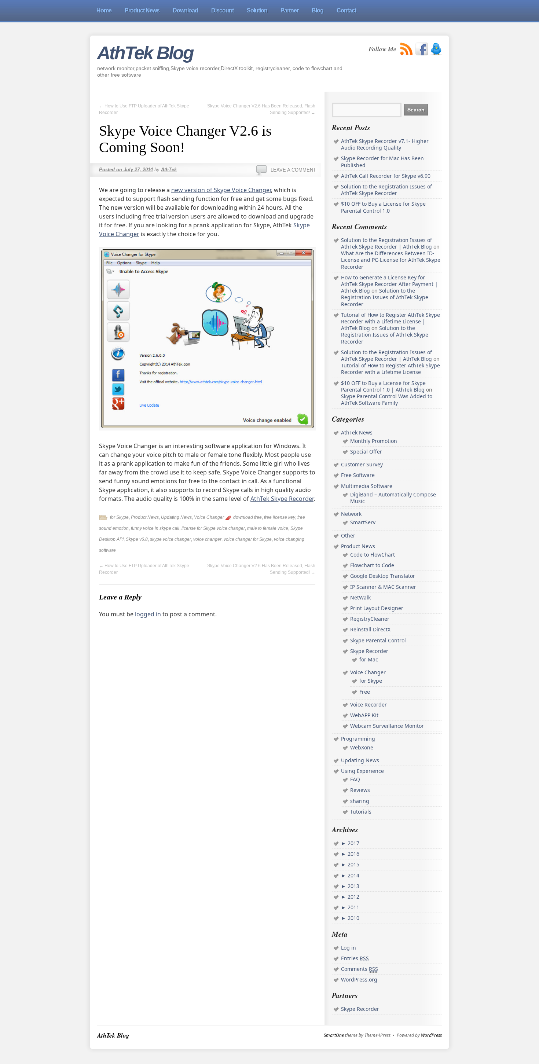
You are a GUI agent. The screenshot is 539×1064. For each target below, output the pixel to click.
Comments (359, 968)
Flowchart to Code (372, 565)
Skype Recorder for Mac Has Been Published (382, 161)
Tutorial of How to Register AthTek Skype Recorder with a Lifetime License (390, 368)
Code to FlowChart (372, 554)
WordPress (431, 1035)
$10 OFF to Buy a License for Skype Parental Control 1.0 (383, 207)
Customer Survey (362, 464)
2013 (352, 886)
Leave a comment (293, 170)
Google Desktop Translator (382, 575)
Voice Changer (209, 517)
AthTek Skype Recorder (282, 499)
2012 (352, 896)
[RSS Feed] (406, 49)
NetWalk (360, 597)
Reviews (360, 789)
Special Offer (366, 451)
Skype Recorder (369, 650)
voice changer (207, 539)
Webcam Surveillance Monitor (387, 725)
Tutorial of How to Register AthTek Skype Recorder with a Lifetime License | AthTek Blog (390, 321)
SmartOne (334, 1035)
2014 (352, 875)
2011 (352, 907)
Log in (348, 947)
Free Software (358, 475)
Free (364, 691)
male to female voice (267, 528)
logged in (148, 614)
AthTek (169, 169)
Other (348, 535)
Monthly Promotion (373, 440)
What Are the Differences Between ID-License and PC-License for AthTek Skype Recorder (390, 260)
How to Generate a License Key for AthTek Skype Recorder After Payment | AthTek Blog (389, 284)
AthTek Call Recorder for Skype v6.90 (385, 175)
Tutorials (360, 811)
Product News (145, 517)
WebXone (361, 747)
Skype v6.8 (137, 539)
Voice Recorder (368, 704)
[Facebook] (421, 49)
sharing (359, 800)
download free (247, 517)
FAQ (355, 779)
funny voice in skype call (155, 528)
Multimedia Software (366, 486)
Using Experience (362, 770)
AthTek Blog (145, 53)
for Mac (368, 659)
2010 (352, 917)
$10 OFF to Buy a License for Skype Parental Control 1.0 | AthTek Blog (383, 386)
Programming (358, 738)
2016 (352, 853)
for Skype (119, 517)
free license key (279, 517)
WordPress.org (359, 979)
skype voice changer (170, 539)
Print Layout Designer (376, 608)
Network (351, 513)
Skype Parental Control (378, 640)
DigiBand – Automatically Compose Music (393, 498)
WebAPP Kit (364, 715)
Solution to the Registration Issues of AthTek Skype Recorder (386, 190)
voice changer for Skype (248, 539)
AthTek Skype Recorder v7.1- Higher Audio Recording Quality (385, 144)
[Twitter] (436, 49)
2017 (352, 843)
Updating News (176, 517)
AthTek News (357, 432)
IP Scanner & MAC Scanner (383, 586)
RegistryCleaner (369, 618)
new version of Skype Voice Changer (221, 190)
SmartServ (362, 522)
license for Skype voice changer (213, 528)
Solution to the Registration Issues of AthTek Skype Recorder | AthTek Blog (386, 243)
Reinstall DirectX (370, 629)
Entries (355, 958)
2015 (352, 864)
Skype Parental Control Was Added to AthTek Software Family (386, 399)
